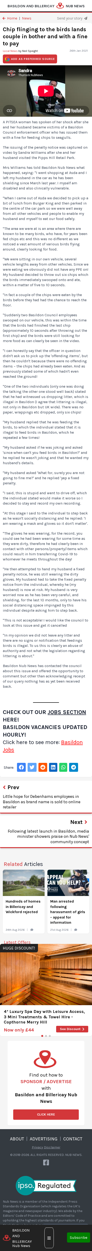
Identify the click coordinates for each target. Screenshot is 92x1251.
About (17, 1139)
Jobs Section (67, 712)
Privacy (37, 1147)
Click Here (46, 1114)
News (26, 18)
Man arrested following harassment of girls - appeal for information (67, 912)
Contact (72, 1139)
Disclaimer (52, 1147)
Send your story (70, 18)
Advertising (44, 1139)
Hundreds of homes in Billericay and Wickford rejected (23, 906)
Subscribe (78, 1237)
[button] (42, 1036)
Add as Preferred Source (33, 59)
